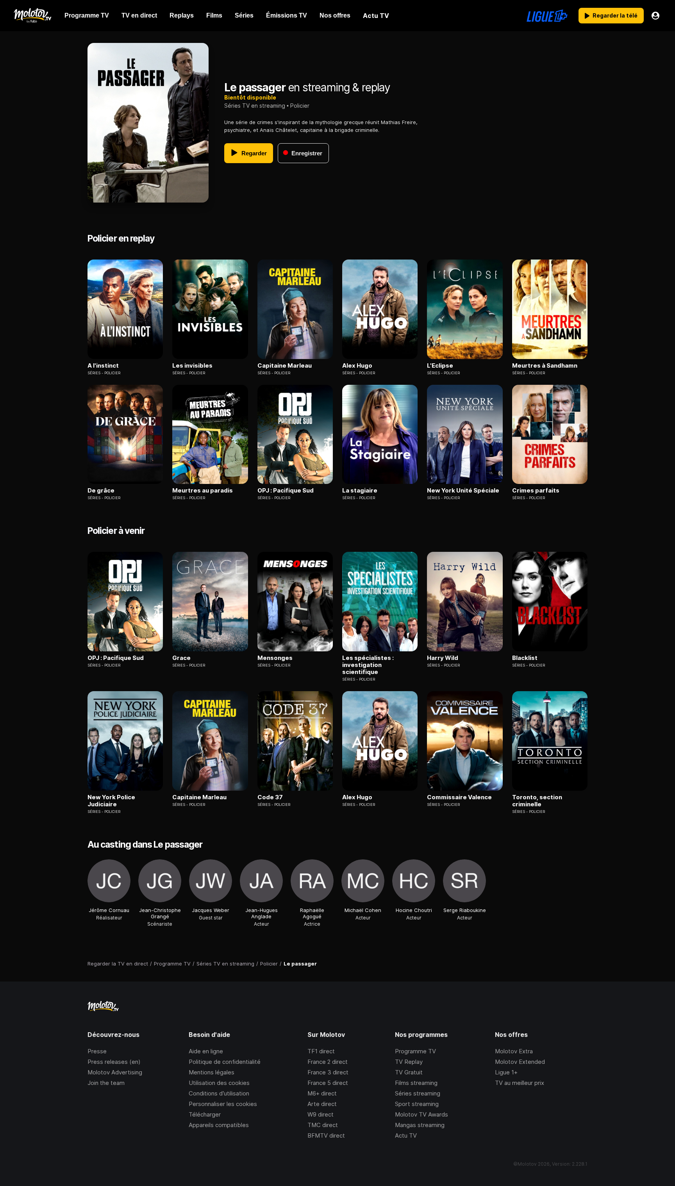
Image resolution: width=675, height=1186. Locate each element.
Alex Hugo (357, 365)
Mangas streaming (420, 1125)
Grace (181, 657)
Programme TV (415, 1051)
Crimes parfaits (535, 490)
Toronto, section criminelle (537, 801)
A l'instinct (103, 365)
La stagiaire (359, 490)
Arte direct (322, 1104)
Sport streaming (417, 1104)
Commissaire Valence (459, 797)
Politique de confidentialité (225, 1061)
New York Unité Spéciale (463, 490)
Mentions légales (211, 1072)
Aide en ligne (206, 1051)
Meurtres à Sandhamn (544, 365)
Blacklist (525, 657)
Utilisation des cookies (219, 1082)
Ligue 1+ (506, 1072)
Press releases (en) (114, 1061)
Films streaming (416, 1082)
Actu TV (406, 1135)
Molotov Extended (520, 1061)
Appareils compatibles (219, 1125)
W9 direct (320, 1114)
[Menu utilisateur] (655, 15)
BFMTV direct (326, 1135)
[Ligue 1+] (547, 15)
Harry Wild (442, 657)
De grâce (101, 490)
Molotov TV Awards (421, 1114)
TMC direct (322, 1125)
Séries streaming (417, 1093)
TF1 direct (321, 1051)
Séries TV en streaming (254, 105)
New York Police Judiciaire (111, 801)
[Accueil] (32, 15)
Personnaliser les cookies (223, 1104)
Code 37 (270, 797)
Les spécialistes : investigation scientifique (368, 665)
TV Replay (409, 1061)
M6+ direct (322, 1093)
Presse (97, 1051)
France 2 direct (327, 1061)
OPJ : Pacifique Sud (285, 490)
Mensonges (275, 657)
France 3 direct (327, 1072)
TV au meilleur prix (519, 1082)
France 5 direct (327, 1082)
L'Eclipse (440, 365)
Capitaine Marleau (284, 365)
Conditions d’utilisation (219, 1093)
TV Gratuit (409, 1072)
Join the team (106, 1082)
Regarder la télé (615, 15)
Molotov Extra (514, 1051)
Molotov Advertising (115, 1072)
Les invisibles (192, 365)
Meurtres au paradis (202, 490)
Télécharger (205, 1114)
